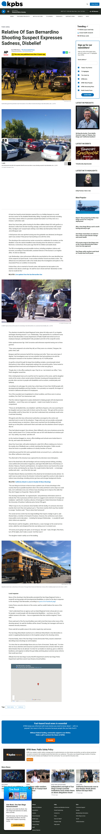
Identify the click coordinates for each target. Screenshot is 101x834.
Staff (33, 827)
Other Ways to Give (80, 816)
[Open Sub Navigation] (14, 16)
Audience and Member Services (61, 807)
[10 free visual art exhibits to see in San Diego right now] (13, 776)
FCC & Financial (36, 816)
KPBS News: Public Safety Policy (40, 749)
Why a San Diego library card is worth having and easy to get (87, 227)
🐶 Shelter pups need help (85, 29)
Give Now (94, 4)
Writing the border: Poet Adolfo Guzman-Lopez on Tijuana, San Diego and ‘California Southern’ (86, 135)
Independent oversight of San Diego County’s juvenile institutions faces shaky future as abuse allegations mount (63, 790)
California (20, 707)
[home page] (12, 4)
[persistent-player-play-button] (3, 11)
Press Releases (36, 821)
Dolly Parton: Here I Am (83, 191)
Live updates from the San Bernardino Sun (28, 274)
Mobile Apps (35, 818)
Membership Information (82, 813)
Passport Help (57, 821)
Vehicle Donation (80, 821)
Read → (29, 759)
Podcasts (59, 16)
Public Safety (6, 27)
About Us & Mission (37, 807)
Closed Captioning (58, 810)
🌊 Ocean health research (85, 32)
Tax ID (77, 818)
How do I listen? (58, 818)
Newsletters (35, 810)
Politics (28, 784)
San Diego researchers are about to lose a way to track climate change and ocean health (87, 235)
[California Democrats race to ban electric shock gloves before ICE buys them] (87, 776)
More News (6, 767)
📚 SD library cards (83, 36)
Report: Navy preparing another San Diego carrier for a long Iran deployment (87, 219)
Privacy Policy (35, 824)
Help (87, 16)
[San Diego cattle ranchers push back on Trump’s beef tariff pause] (38, 776)
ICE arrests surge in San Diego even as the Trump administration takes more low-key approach (87, 244)
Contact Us (56, 813)
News (12, 16)
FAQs (55, 816)
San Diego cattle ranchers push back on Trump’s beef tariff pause (87, 252)
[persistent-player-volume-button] (8, 11)
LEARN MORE (18, 825)
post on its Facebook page (47, 601)
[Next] (69, 163)
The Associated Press (28, 50)
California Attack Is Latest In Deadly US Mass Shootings (33, 482)
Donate (50, 740)
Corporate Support (80, 807)
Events (80, 16)
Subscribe (87, 95)
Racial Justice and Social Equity (58, 784)
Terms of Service (36, 830)
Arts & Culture (38, 16)
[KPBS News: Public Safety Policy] (14, 755)
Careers (34, 813)
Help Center (57, 824)
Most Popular (81, 198)
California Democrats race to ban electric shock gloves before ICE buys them (87, 789)
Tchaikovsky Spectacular (84, 164)
